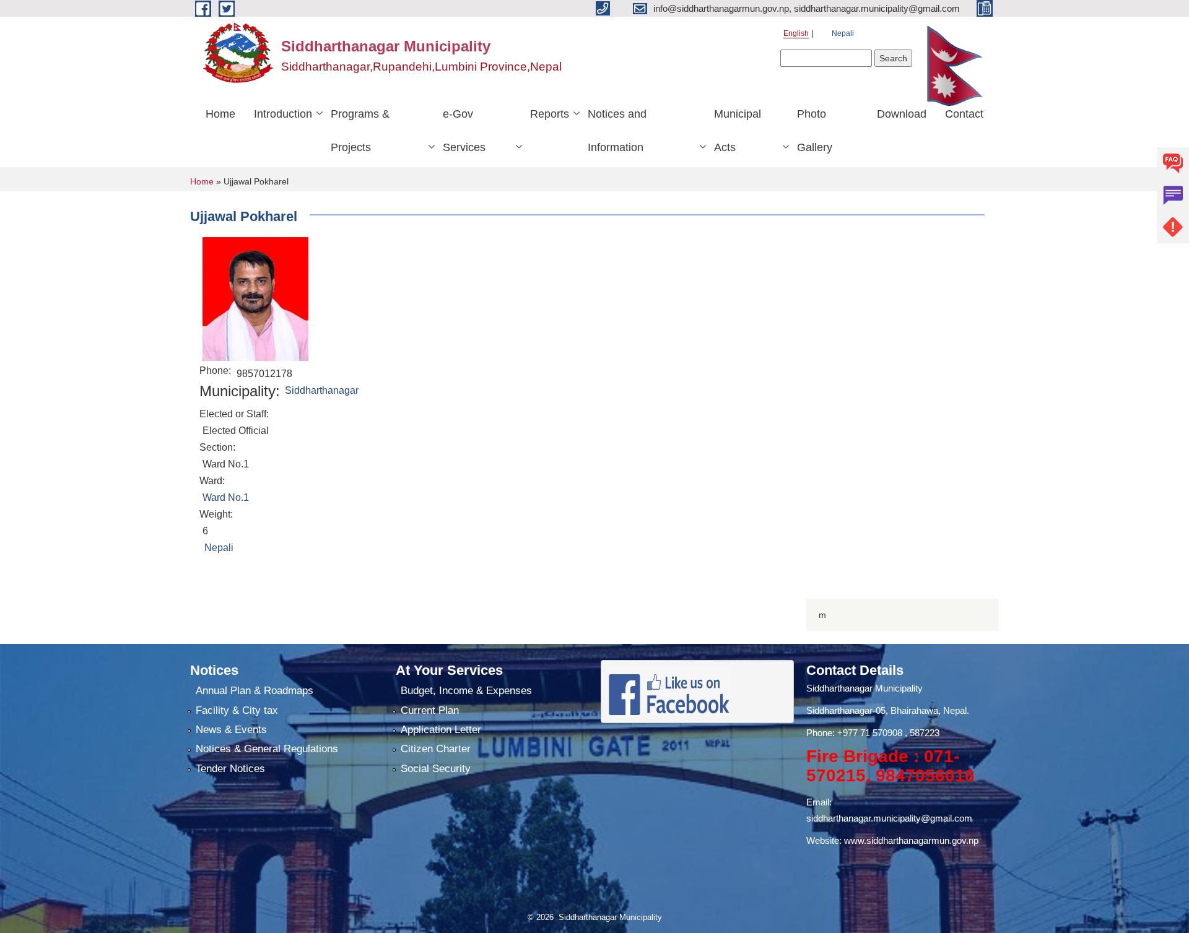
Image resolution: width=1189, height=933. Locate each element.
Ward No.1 (226, 497)
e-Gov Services (464, 131)
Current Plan (430, 710)
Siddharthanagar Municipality (864, 688)
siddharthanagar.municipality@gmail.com (889, 818)
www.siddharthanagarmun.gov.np (911, 840)
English (796, 33)
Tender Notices (230, 769)
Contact (964, 114)
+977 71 (855, 732)
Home (220, 114)
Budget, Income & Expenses (466, 690)
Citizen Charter (436, 749)
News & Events (231, 730)
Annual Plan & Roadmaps (254, 690)
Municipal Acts (737, 131)
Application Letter (441, 730)
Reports (549, 114)
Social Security (436, 769)
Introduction (283, 114)
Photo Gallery (814, 131)
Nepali (843, 33)
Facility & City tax (237, 710)
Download (901, 114)
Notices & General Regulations (267, 749)
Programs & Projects (360, 131)
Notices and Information (617, 131)
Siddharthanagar (322, 390)
